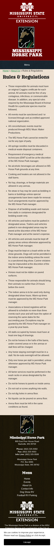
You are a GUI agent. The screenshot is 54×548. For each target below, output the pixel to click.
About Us (15, 71)
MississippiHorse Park (27, 53)
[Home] (26, 37)
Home (6, 71)
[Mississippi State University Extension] (27, 13)
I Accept (27, 542)
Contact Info (27, 489)
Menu (27, 65)
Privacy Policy (25, 535)
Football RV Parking (27, 495)
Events (27, 482)
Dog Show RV (27, 492)
